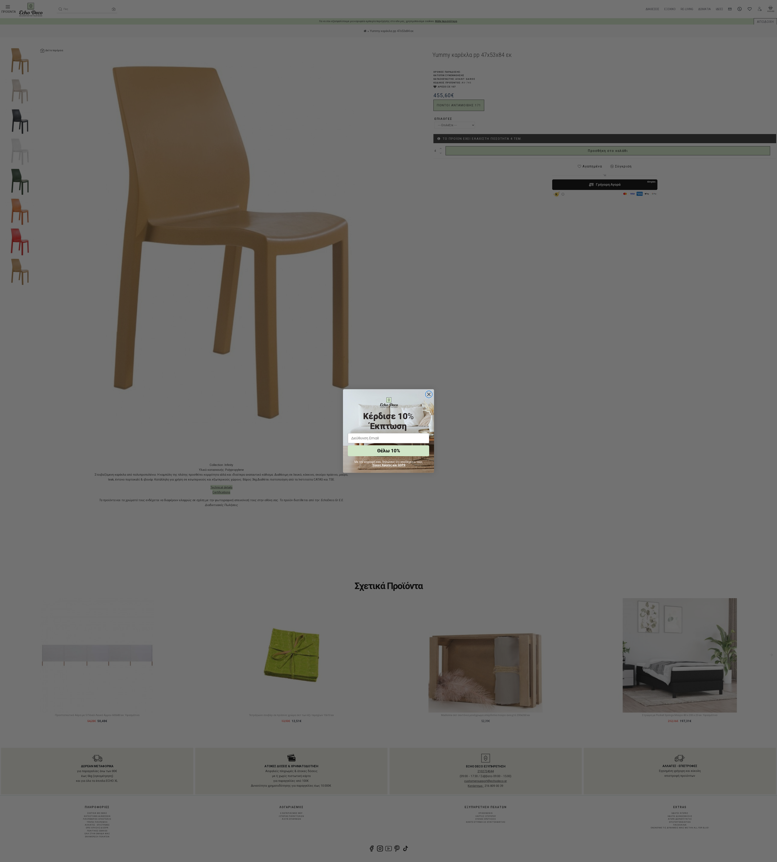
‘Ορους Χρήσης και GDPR (388, 465)
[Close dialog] (428, 394)
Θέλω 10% (388, 451)
